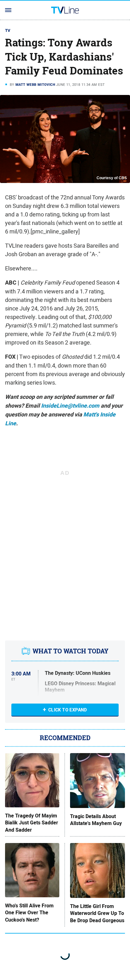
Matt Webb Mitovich (35, 84)
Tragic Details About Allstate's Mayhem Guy (96, 820)
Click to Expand (67, 710)
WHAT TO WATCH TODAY (70, 651)
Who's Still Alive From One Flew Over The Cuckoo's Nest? (29, 912)
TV (8, 30)
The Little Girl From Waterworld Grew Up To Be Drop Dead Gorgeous (97, 913)
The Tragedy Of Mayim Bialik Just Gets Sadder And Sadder (31, 823)
